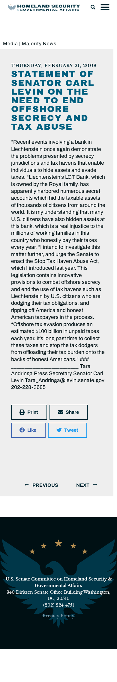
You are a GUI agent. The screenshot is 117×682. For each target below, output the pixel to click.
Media (10, 43)
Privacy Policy (58, 616)
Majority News (39, 43)
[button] (93, 7)
